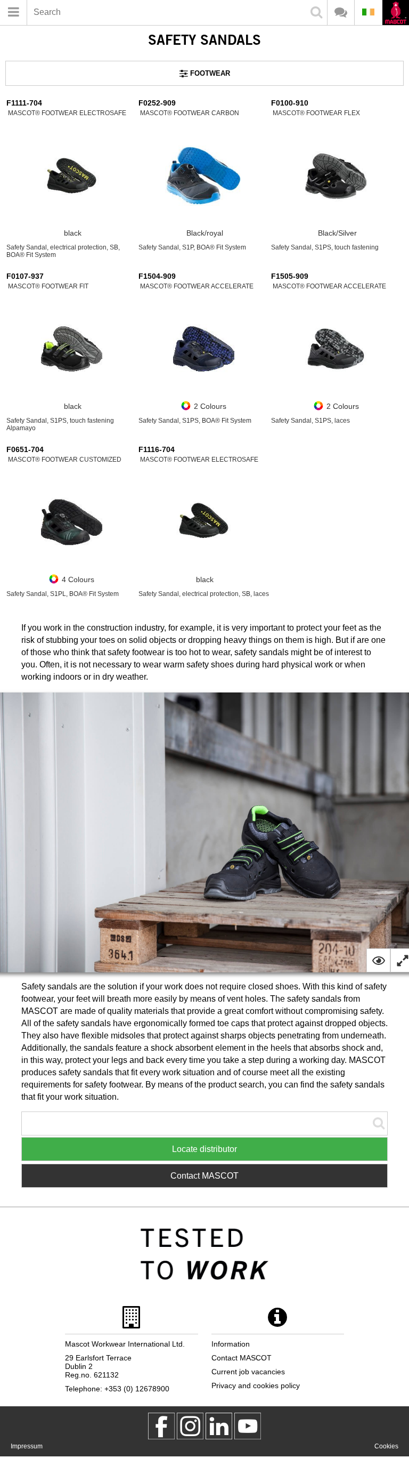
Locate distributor (204, 1149)
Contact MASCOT (204, 1175)
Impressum (27, 1446)
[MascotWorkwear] (161, 1426)
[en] (395, 13)
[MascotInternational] (247, 1426)
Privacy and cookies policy (255, 1385)
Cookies (386, 1446)
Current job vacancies (248, 1371)
